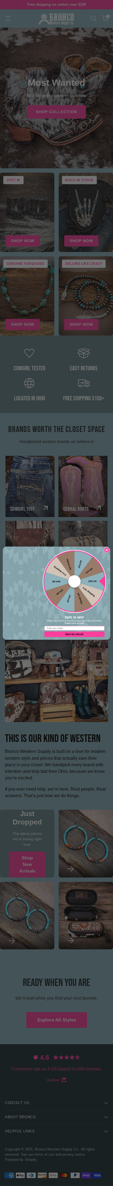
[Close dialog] (106, 549)
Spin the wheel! (74, 634)
